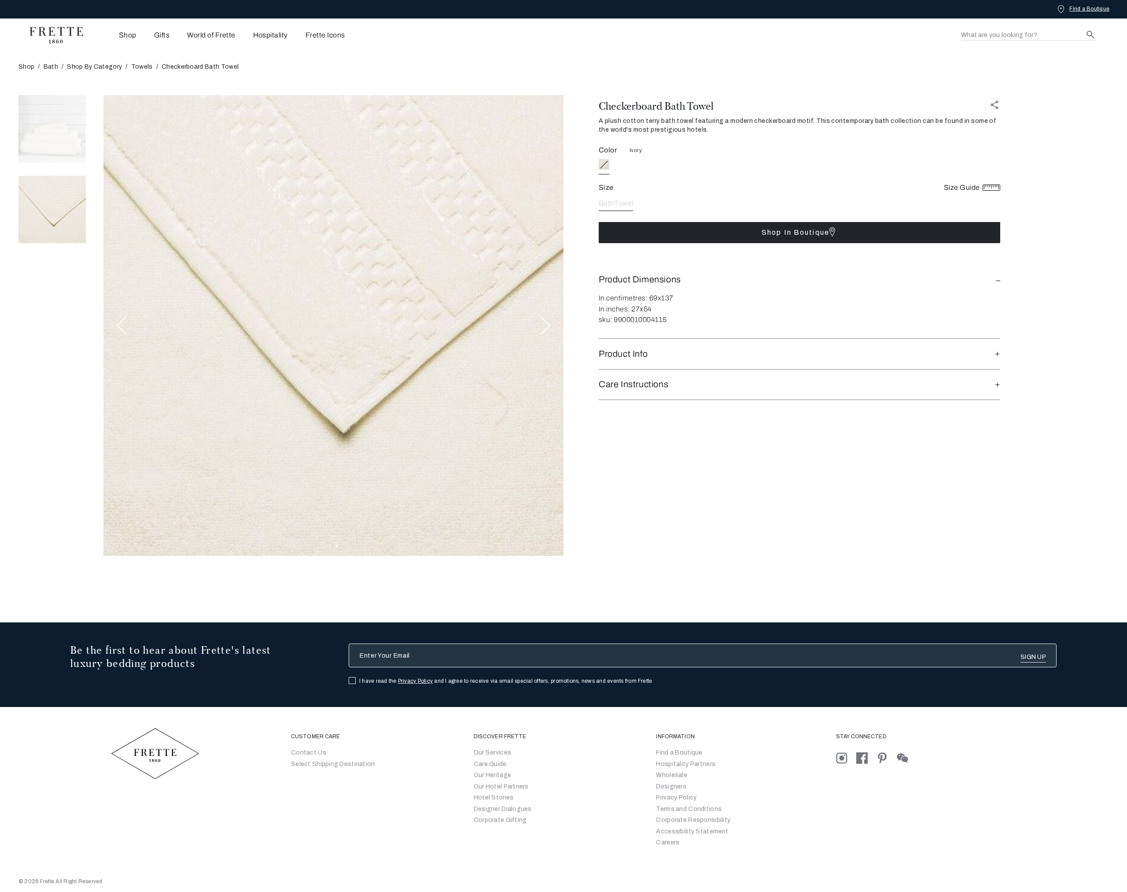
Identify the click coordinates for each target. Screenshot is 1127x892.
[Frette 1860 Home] (52, 35)
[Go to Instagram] (846, 758)
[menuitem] (115, 35)
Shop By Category (94, 66)
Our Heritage (492, 775)
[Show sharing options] (995, 104)
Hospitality (270, 35)
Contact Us (308, 752)
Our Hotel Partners (501, 786)
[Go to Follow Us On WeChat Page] (906, 758)
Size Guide (962, 187)
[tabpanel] (333, 325)
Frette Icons (325, 35)
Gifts (161, 35)
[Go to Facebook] (866, 758)
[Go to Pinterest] (887, 758)
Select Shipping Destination (333, 764)
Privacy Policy (415, 681)
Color (608, 150)
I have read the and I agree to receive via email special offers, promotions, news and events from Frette (505, 681)
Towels (142, 66)
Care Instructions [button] (633, 384)
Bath (51, 66)
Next (545, 326)
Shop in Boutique (795, 232)
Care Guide (490, 764)
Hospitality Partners (685, 764)
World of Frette (211, 35)
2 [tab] (336, 546)
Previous (121, 326)
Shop (26, 66)
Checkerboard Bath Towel (656, 106)
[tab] (52, 129)
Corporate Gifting (500, 820)
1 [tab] (330, 546)
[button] (799, 279)
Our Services (492, 752)
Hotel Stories (494, 797)
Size (606, 187)
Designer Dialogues (503, 809)
